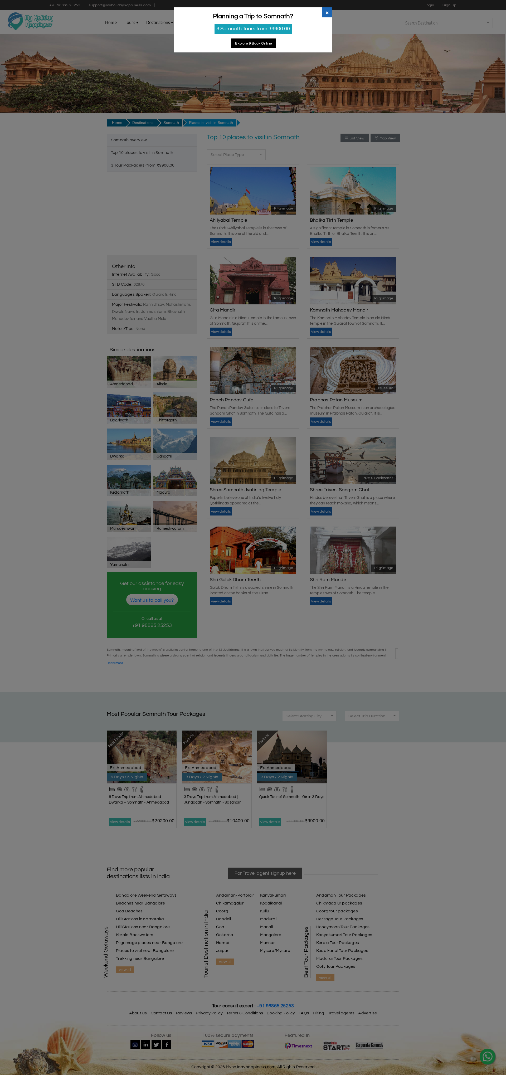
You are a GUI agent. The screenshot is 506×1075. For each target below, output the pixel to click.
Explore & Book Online (253, 43)
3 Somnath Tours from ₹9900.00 (253, 28)
